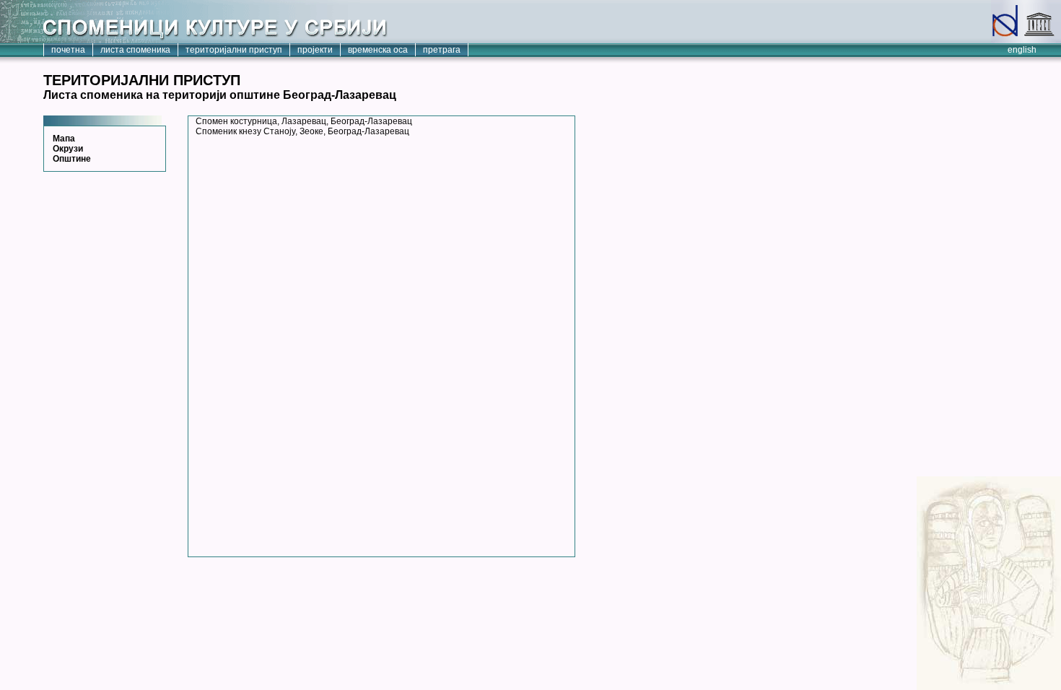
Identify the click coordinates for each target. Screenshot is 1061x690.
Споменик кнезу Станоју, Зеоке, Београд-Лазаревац (302, 131)
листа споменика (135, 50)
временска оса (378, 50)
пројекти (315, 50)
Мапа (64, 139)
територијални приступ (233, 50)
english (1022, 50)
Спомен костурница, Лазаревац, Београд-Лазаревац (304, 121)
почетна (68, 50)
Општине (72, 159)
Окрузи (68, 149)
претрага (441, 50)
